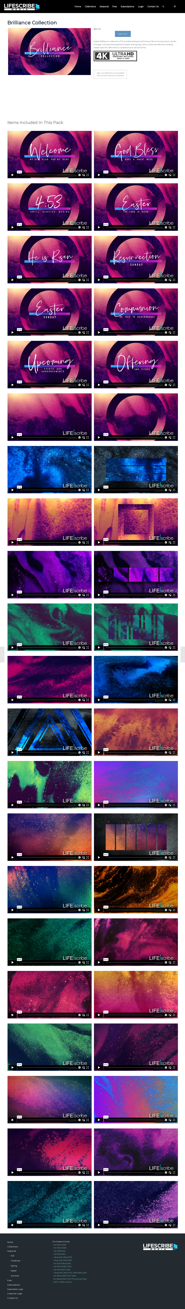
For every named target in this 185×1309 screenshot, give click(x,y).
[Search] (163, 6)
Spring (14, 1266)
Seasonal (11, 1251)
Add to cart (122, 34)
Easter (14, 1270)
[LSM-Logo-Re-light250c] (22, 6)
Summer (15, 1276)
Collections (12, 1246)
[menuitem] (78, 6)
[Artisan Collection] (183, 655)
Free (9, 1280)
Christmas (15, 1260)
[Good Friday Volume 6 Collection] (2, 655)
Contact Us (12, 1298)
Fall (12, 1256)
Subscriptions (13, 1285)
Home (10, 1242)
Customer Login (14, 1293)
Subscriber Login (15, 1289)
